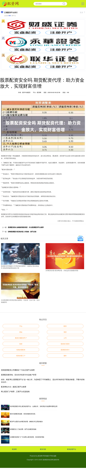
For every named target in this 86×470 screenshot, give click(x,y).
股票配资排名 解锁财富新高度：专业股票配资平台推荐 (26, 227)
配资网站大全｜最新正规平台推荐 (13, 386)
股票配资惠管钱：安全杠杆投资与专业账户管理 (18, 374)
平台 (20, 326)
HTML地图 (52, 456)
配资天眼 (43, 449)
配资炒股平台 (71, 449)
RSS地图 (46, 456)
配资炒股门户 (20, 356)
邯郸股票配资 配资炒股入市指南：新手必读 (22, 231)
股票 (20, 344)
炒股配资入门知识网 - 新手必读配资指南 (23, 429)
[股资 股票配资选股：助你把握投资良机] (5, 415)
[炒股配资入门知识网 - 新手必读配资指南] (5, 430)
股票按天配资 (65, 344)
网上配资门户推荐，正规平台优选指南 (15, 391)
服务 (65, 356)
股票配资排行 (65, 350)
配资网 (14, 449)
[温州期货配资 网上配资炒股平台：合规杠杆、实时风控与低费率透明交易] (5, 407)
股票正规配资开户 (21, 338)
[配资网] (10, 3)
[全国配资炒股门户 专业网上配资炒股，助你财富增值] (5, 439)
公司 (65, 338)
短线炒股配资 (20, 350)
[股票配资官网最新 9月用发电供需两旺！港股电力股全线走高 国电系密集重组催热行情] (20, 254)
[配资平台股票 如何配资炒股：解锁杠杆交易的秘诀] (5, 423)
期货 (65, 332)
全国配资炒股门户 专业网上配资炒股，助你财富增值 (27, 437)
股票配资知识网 (48, 460)
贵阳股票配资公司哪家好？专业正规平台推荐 (18, 370)
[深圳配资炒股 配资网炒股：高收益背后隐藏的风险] (65, 256)
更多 (81, 12)
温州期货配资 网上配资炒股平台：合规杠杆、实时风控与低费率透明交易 (33, 406)
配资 (65, 326)
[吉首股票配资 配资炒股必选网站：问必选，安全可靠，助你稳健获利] (20, 286)
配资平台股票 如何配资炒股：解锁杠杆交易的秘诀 (26, 421)
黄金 (20, 332)
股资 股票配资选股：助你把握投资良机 (22, 414)
